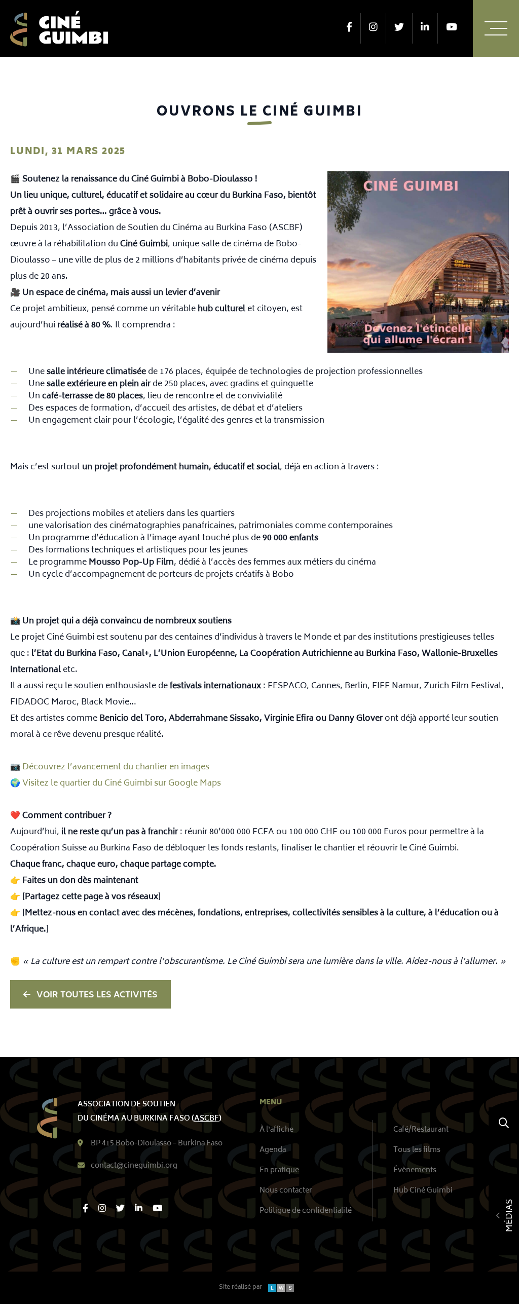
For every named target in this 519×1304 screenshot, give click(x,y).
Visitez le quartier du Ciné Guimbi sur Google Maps (121, 783)
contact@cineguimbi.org (134, 1166)
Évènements (414, 1170)
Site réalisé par (246, 1288)
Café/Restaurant (421, 1130)
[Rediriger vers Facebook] (349, 28)
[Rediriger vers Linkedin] (425, 28)
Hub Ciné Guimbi (423, 1190)
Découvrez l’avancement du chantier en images (115, 767)
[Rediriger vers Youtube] (451, 28)
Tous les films (416, 1150)
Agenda (273, 1150)
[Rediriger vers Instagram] (373, 28)
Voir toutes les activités (97, 995)
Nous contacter (286, 1190)
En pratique (279, 1170)
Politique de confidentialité (306, 1211)
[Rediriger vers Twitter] (399, 28)
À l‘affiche (276, 1130)
